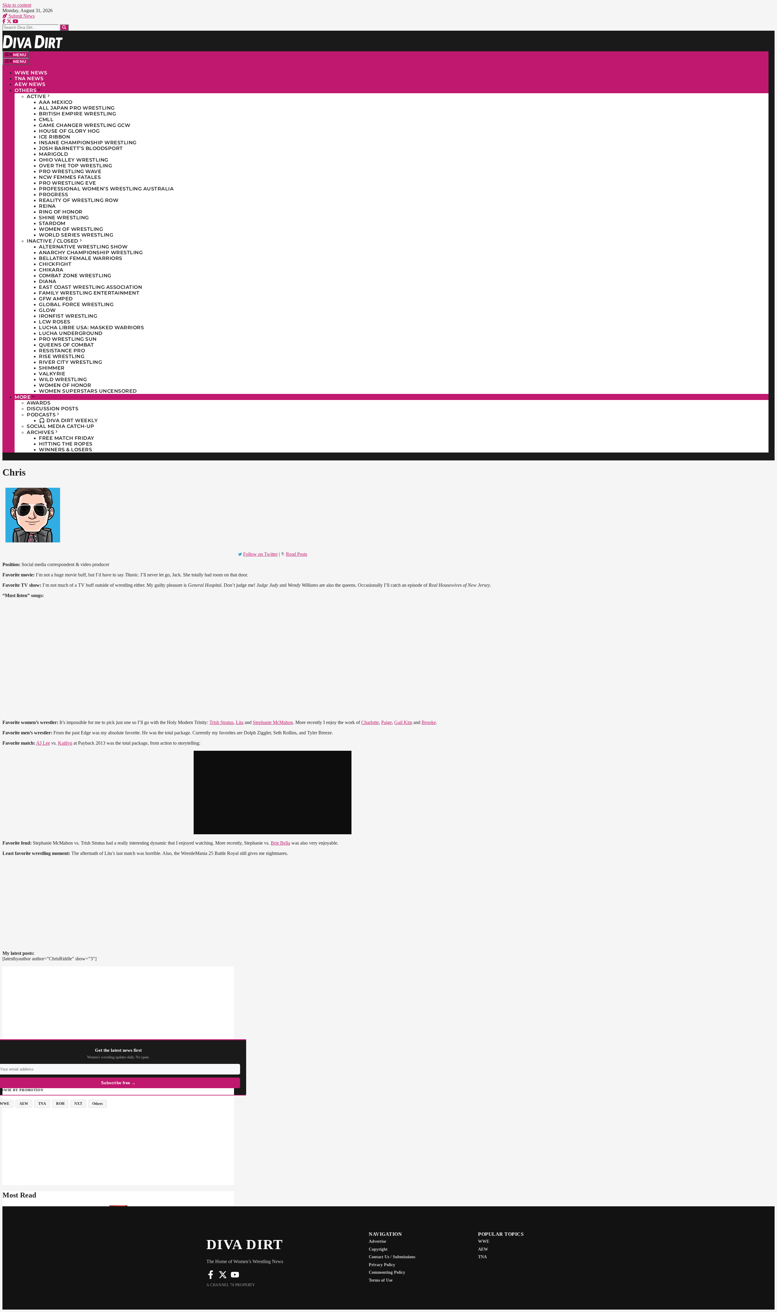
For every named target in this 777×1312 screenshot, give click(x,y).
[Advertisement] (118, 1008)
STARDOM (52, 223)
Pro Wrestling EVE (67, 183)
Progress (53, 194)
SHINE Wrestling (64, 217)
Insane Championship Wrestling (88, 142)
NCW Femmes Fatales (70, 177)
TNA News (29, 78)
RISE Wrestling (61, 356)
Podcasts (41, 415)
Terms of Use (380, 1280)
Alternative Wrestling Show (83, 247)
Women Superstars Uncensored (88, 391)
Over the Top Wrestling (75, 166)
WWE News (31, 73)
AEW (483, 1249)
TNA (482, 1257)
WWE (483, 1241)
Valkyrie (52, 374)
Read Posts (296, 554)
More (23, 397)
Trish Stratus (221, 722)
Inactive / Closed (52, 241)
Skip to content (16, 5)
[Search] (64, 27)
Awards (38, 403)
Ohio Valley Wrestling (73, 160)
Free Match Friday (66, 438)
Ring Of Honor (61, 212)
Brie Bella (280, 843)
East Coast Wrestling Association (90, 287)
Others (25, 90)
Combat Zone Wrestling (75, 275)
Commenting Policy (387, 1272)
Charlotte (370, 722)
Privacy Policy (382, 1264)
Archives (40, 432)
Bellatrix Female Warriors (80, 258)
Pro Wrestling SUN (68, 339)
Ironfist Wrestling (68, 316)
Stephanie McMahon (273, 722)
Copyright (378, 1249)
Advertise (377, 1241)
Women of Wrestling (71, 229)
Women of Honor (65, 385)
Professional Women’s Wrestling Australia (106, 189)
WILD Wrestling (63, 379)
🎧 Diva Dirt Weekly (68, 420)
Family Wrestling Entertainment (89, 293)
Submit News (21, 16)
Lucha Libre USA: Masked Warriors (91, 327)
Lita (239, 722)
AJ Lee (43, 743)
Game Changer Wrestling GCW (84, 125)
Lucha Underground (71, 333)
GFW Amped (56, 299)
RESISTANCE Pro (62, 351)
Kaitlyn (65, 743)
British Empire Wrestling (77, 114)
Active (36, 96)
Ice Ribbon (54, 137)
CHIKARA (51, 270)
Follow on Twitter (260, 554)
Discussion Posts (52, 409)
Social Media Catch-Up (60, 426)
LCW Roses (54, 322)
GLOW (47, 310)
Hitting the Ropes (66, 444)
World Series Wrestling (76, 235)
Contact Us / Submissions (392, 1257)
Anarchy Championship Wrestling (91, 252)
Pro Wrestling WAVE (70, 171)
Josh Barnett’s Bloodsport (81, 148)
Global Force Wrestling (76, 304)
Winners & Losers (65, 450)
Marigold (53, 154)
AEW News (30, 84)
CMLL (46, 119)
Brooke (429, 722)
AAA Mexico (55, 102)
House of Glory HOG (69, 131)
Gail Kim (403, 722)
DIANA (47, 281)
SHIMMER (52, 368)
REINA (47, 206)
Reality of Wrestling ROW (78, 200)
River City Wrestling (70, 362)
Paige (386, 722)
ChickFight (55, 264)
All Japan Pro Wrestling (77, 108)
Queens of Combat (66, 345)
